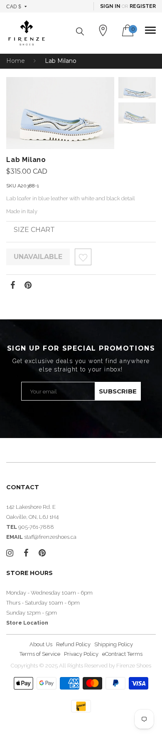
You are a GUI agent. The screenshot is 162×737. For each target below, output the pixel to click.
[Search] (80, 31)
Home (15, 61)
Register (143, 6)
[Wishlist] (83, 259)
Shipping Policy (113, 644)
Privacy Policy (81, 654)
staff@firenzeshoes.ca (50, 537)
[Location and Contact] (103, 30)
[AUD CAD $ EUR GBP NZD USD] (16, 6)
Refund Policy (73, 644)
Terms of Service (40, 654)
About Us (40, 644)
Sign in (110, 6)
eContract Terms (122, 654)
